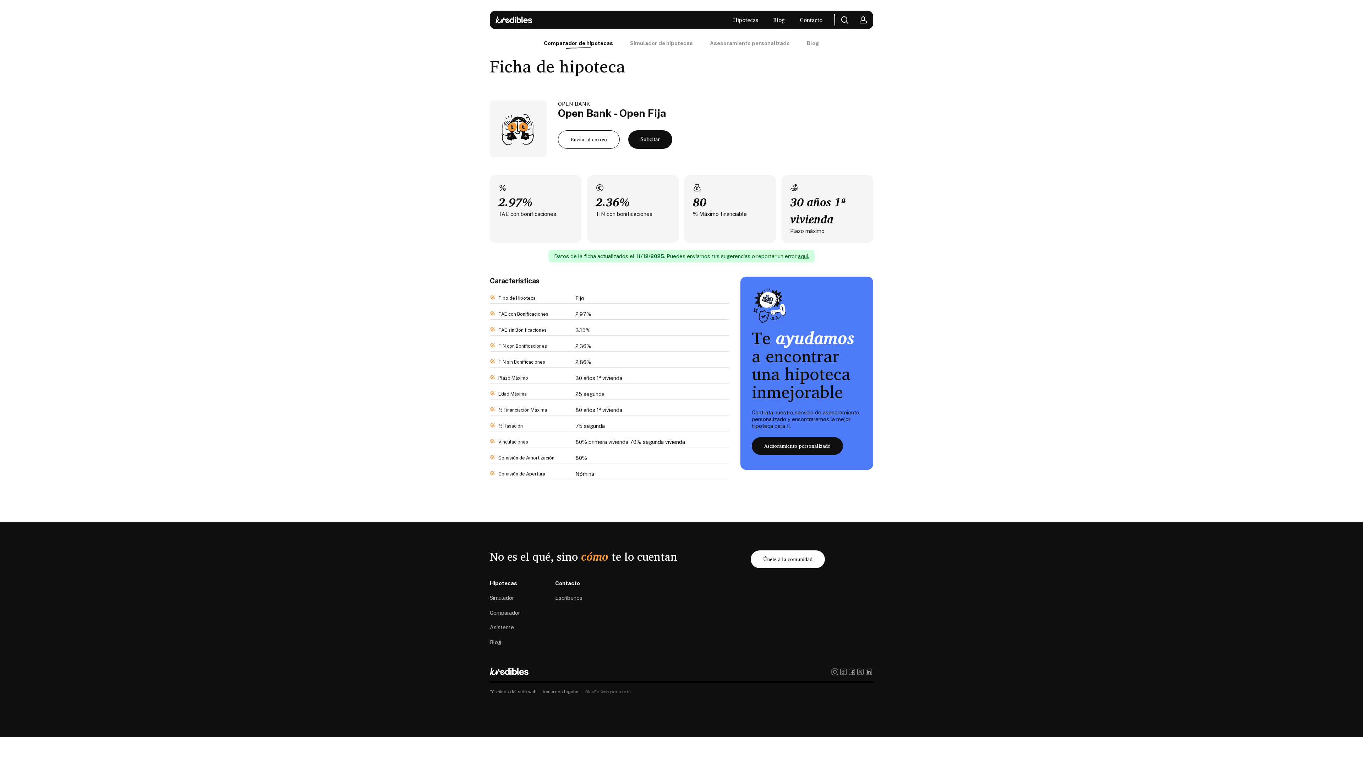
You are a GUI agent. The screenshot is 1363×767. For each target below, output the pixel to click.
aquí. (803, 256)
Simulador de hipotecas (661, 43)
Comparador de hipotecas (578, 43)
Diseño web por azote (608, 691)
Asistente (502, 627)
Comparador (505, 613)
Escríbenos (568, 598)
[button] (589, 139)
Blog (813, 43)
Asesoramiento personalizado (750, 43)
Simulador (502, 598)
